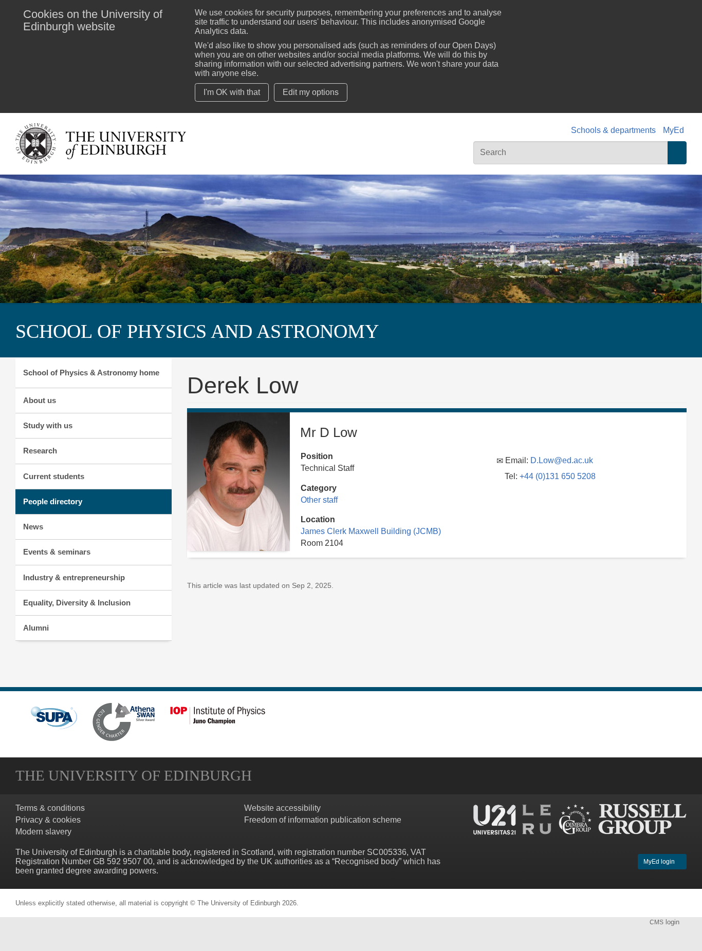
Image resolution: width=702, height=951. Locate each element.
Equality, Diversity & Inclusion (77, 602)
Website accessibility (282, 808)
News (33, 526)
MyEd (673, 130)
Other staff (319, 500)
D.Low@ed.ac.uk (561, 460)
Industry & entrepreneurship (74, 577)
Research (40, 450)
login (665, 922)
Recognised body (367, 861)
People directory (52, 501)
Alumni (36, 627)
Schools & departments (613, 130)
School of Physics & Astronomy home (91, 372)
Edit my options (311, 92)
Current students (53, 476)
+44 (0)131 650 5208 (558, 476)
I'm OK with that (232, 92)
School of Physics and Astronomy (197, 331)
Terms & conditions (50, 808)
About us (39, 400)
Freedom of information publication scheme (322, 819)
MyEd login (659, 861)
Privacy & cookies (48, 819)
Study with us (47, 425)
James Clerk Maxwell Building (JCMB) (371, 531)
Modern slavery (43, 831)
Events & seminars (56, 551)
